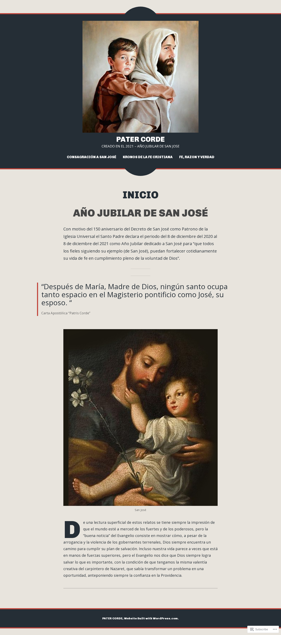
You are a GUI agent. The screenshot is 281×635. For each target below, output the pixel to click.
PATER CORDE (140, 139)
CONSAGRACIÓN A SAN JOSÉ (91, 157)
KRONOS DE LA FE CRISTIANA (148, 157)
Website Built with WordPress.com (151, 618)
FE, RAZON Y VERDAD (196, 157)
